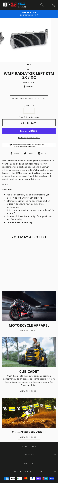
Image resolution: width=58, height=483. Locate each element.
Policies (29, 455)
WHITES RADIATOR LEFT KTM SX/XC (29, 98)
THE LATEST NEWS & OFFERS (29, 472)
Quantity (29, 106)
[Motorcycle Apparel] (29, 306)
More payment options (29, 137)
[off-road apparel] (29, 413)
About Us (29, 463)
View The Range (29, 330)
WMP (29, 69)
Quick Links (29, 446)
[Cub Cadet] (29, 352)
